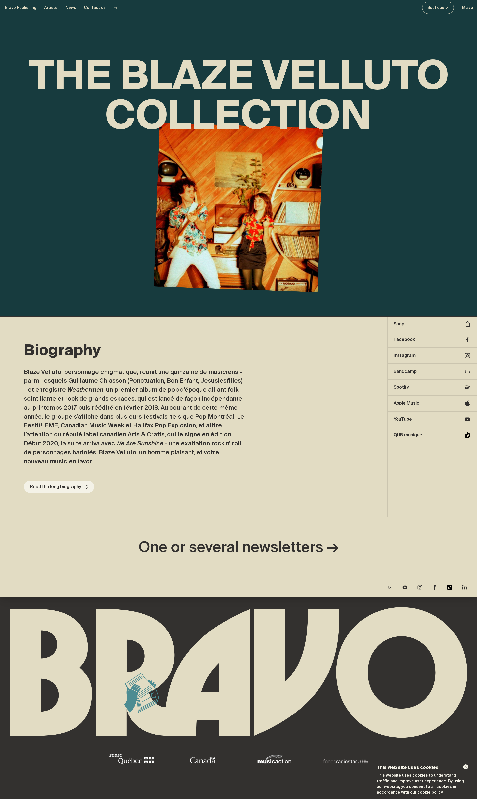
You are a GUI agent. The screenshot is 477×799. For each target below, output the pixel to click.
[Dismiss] (465, 766)
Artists (50, 7)
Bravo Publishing (20, 7)
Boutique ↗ (438, 7)
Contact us (95, 7)
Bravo (467, 7)
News (70, 7)
